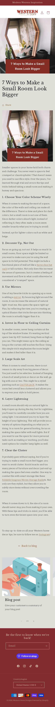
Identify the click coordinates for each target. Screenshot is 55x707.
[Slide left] (21, 621)
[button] (48, 13)
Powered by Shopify (40, 700)
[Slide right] (34, 621)
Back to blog (29, 545)
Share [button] (8, 105)
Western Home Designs (22, 700)
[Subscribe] (46, 646)
